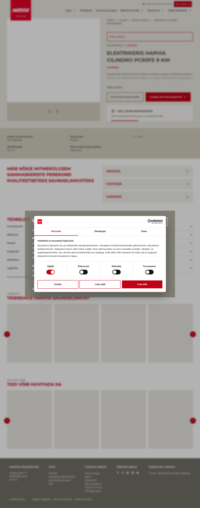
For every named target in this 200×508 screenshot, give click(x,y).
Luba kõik (142, 284)
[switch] (83, 272)
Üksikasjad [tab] (100, 231)
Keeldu (57, 284)
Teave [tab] (144, 231)
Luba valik (100, 284)
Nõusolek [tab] (56, 231)
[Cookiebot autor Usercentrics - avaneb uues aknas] (150, 221)
